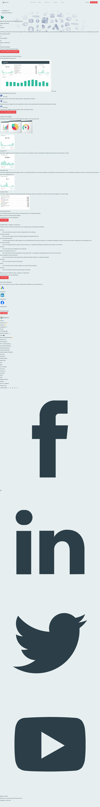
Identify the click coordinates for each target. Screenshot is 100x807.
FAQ (1, 362)
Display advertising (4, 23)
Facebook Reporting (4, 350)
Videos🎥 (2, 335)
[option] (10, 388)
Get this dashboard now (8, 112)
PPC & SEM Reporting (5, 343)
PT (17, 387)
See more (2, 354)
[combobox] (8, 388)
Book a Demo (33, 2)
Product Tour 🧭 (4, 322)
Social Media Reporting (5, 345)
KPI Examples (3, 366)
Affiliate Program (4, 379)
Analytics (2, 27)
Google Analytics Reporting (6, 352)
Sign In (87, 2)
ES (12, 387)
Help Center (3, 360)
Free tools (2, 368)
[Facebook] (50, 488)
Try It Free (94, 2)
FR (10, 387)
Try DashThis (4, 313)
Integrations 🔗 (3, 327)
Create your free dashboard (9, 51)
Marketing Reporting (4, 348)
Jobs (1, 377)
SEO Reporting (3, 341)
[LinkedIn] (50, 592)
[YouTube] (50, 794)
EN (8, 387)
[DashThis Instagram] (1, 491)
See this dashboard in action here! (8, 58)
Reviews (2, 381)
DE (14, 387)
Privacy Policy (3, 385)
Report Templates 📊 (5, 333)
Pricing (62, 2)
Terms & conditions (4, 383)
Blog (1, 364)
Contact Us (2, 371)
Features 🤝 (3, 324)
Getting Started (3, 358)
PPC (1, 25)
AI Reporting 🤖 (3, 331)
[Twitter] (50, 693)
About (1, 375)
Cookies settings (4, 387)
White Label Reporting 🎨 (6, 337)
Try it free (4, 220)
